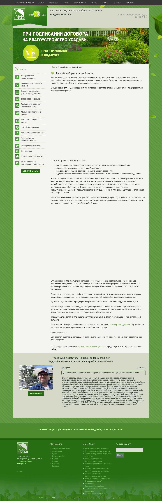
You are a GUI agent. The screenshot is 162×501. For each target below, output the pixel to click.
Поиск (120, 455)
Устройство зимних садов (95, 493)
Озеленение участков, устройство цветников (30, 92)
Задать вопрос (36, 393)
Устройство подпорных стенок (31, 121)
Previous (58, 381)
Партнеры (117, 3)
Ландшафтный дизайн (25, 3)
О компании (54, 3)
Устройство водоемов (30, 99)
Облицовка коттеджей (30, 146)
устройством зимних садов (90, 347)
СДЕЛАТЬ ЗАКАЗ (30, 171)
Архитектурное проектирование (28, 139)
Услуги (41, 3)
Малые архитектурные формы (31, 113)
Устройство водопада (93, 461)
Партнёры (56, 464)
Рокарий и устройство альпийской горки (30, 105)
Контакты (130, 3)
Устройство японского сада (33, 133)
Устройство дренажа (30, 127)
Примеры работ (80, 3)
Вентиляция (26, 151)
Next (149, 381)
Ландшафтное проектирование (28, 77)
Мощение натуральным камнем (31, 84)
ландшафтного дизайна (119, 325)
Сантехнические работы (32, 156)
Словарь (94, 3)
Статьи (106, 3)
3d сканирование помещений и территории (32, 163)
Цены (66, 3)
